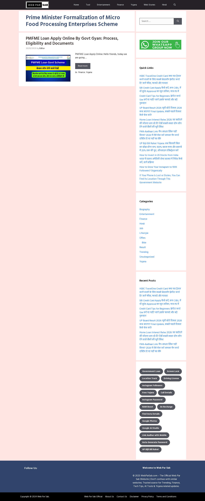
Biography (144, 209)
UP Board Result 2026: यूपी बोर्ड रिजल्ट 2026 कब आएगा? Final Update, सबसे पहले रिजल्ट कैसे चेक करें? (160, 111)
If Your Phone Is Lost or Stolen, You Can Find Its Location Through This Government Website (159, 179)
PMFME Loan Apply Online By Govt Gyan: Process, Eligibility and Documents (72, 41)
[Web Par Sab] (37, 5)
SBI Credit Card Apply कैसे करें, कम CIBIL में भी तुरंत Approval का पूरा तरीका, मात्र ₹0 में (160, 89)
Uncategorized (146, 257)
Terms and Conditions (166, 496)
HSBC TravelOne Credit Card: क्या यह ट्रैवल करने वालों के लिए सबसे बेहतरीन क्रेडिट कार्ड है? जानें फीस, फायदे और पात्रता (160, 79)
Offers (142, 238)
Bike (144, 243)
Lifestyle (143, 233)
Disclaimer (134, 496)
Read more (83, 66)
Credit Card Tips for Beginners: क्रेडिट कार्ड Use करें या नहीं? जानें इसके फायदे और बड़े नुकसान (159, 99)
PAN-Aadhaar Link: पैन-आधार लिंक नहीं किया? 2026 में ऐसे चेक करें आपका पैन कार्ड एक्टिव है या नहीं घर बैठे (159, 135)
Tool (88, 5)
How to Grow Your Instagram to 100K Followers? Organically (158, 169)
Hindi (164, 5)
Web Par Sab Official (93, 496)
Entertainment (103, 5)
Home (76, 5)
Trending (143, 252)
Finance (120, 5)
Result (142, 247)
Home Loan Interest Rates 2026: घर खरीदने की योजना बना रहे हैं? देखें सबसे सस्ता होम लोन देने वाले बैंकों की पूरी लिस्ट (160, 123)
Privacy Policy (148, 496)
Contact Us (122, 496)
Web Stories (149, 5)
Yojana (134, 5)
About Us (109, 496)
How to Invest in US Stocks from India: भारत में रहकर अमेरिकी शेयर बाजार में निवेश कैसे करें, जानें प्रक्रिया (160, 158)
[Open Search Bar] (174, 5)
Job (141, 228)
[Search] (178, 21)
